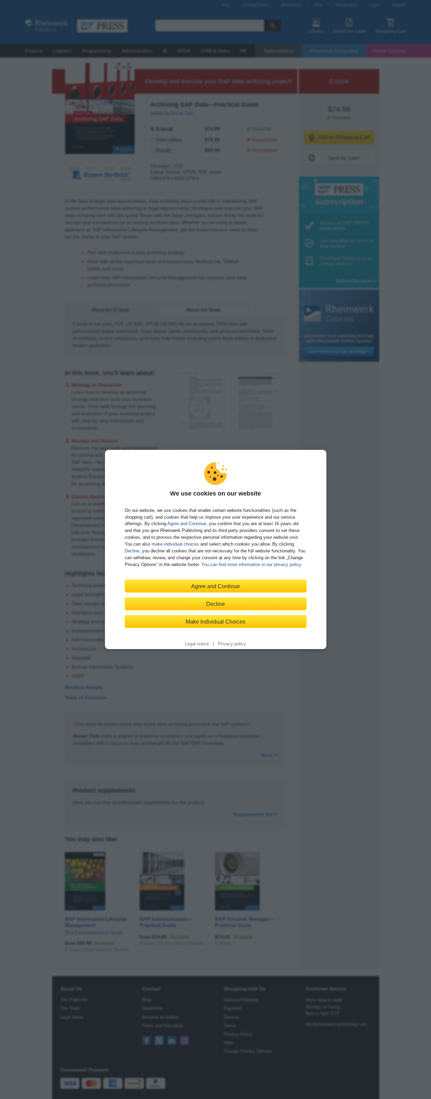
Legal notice (197, 644)
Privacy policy (232, 644)
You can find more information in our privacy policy (251, 564)
